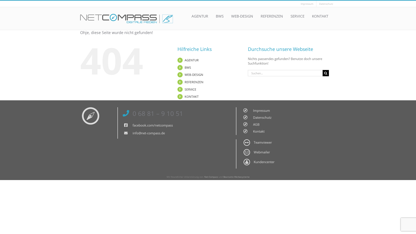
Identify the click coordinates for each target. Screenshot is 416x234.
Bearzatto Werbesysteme (236, 176)
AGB (256, 124)
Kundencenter (264, 162)
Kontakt (259, 131)
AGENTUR (192, 60)
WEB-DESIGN (194, 75)
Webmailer (262, 152)
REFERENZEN (194, 82)
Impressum (261, 110)
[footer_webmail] (247, 150)
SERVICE (190, 89)
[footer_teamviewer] (247, 141)
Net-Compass (211, 176)
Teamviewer (263, 142)
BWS (188, 67)
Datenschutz (262, 117)
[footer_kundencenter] (247, 160)
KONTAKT (192, 96)
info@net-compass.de (149, 133)
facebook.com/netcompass (153, 125)
